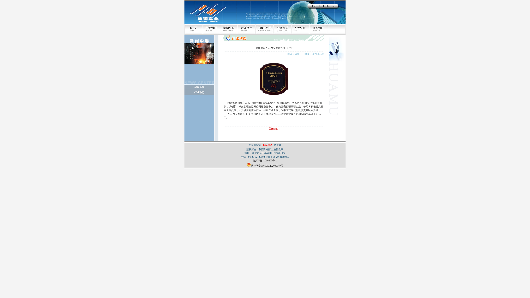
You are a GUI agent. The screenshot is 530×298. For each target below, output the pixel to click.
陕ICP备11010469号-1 (265, 160)
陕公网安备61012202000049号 (267, 165)
